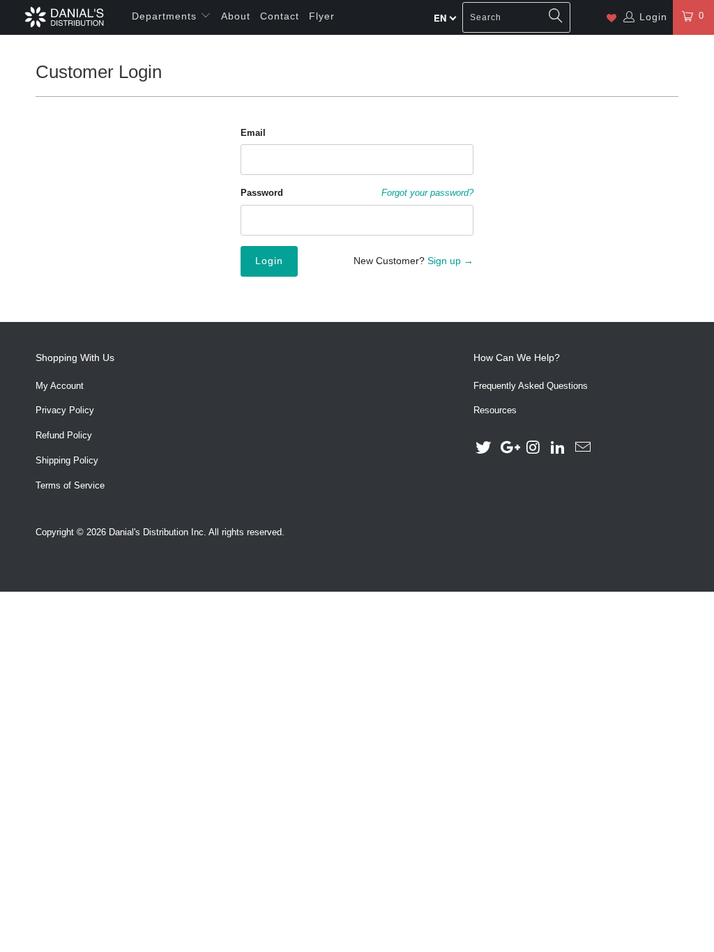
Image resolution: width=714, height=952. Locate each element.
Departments (166, 16)
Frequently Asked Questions (530, 386)
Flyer (322, 16)
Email (253, 133)
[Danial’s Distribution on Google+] (509, 448)
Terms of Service (70, 485)
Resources (495, 410)
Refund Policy (64, 435)
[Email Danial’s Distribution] (583, 448)
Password (262, 192)
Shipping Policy (67, 460)
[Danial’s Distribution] (64, 17)
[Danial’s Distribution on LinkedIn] (558, 448)
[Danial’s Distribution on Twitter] (483, 448)
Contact (279, 16)
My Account (60, 386)
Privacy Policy (65, 410)
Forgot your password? (427, 193)
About (235, 16)
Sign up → (450, 260)
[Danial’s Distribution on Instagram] (533, 448)
